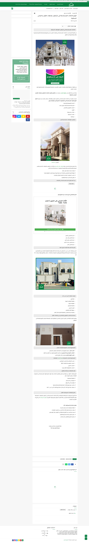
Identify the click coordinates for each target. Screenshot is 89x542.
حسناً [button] (88, 1)
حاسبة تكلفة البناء (49, 8)
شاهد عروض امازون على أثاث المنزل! (54, 229)
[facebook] (28, 119)
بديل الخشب (60, 358)
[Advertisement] (55, 442)
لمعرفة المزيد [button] (52, 0)
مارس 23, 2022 (26, 100)
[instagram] (17, 9)
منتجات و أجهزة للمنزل (68, 8)
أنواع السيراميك (43, 397)
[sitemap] (22, 540)
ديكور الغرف (56, 8)
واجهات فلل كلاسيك (59, 166)
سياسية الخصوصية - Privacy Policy (35, 4)
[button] (72, 464)
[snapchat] (13, 9)
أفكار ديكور (61, 8)
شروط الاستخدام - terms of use (21, 4)
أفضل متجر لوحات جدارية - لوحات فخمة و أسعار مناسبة (22, 102)
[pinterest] (11, 9)
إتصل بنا (45, 4)
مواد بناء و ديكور (66, 13)
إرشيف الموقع (52, 4)
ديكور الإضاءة (75, 8)
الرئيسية (73, 13)
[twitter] (15, 9)
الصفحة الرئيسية (60, 4)
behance (53, 162)
